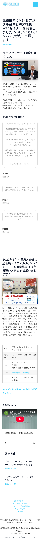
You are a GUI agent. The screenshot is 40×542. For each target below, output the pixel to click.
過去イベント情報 (10, 468)
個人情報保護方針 (20, 504)
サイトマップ (20, 509)
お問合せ (20, 512)
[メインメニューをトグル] (35, 4)
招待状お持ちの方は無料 (21, 373)
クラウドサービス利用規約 (20, 506)
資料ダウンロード (20, 501)
